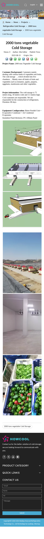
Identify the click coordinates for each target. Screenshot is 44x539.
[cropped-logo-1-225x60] (16, 438)
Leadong (30, 524)
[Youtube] (13, 457)
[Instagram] (17, 457)
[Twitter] (8, 457)
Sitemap (37, 524)
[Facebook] (4, 457)
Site (31, 55)
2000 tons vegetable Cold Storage (17, 426)
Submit (22, 513)
